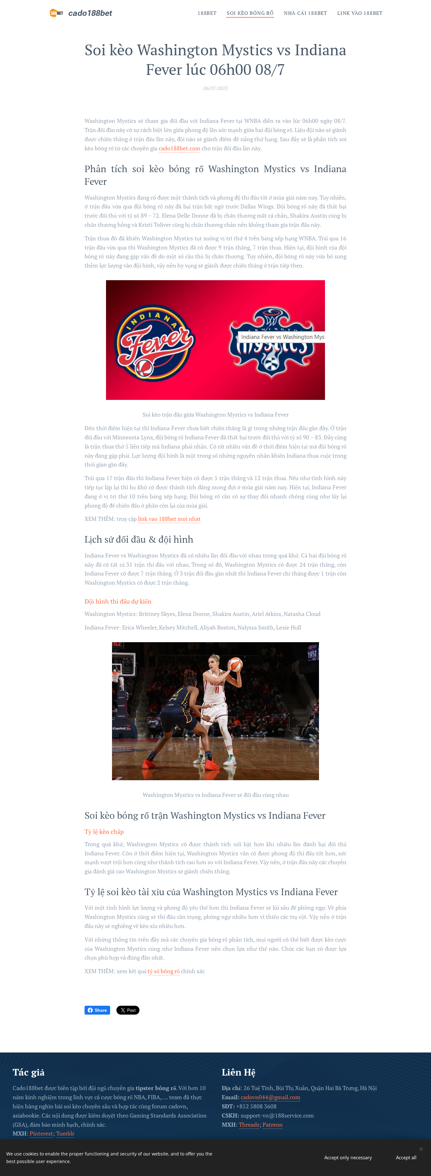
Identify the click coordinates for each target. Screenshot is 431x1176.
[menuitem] (209, 13)
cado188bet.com (179, 148)
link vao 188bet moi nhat (169, 518)
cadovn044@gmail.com (270, 1097)
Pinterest (41, 1133)
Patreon (273, 1124)
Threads (249, 1124)
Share (101, 1010)
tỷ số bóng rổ (164, 971)
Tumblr (65, 1133)
